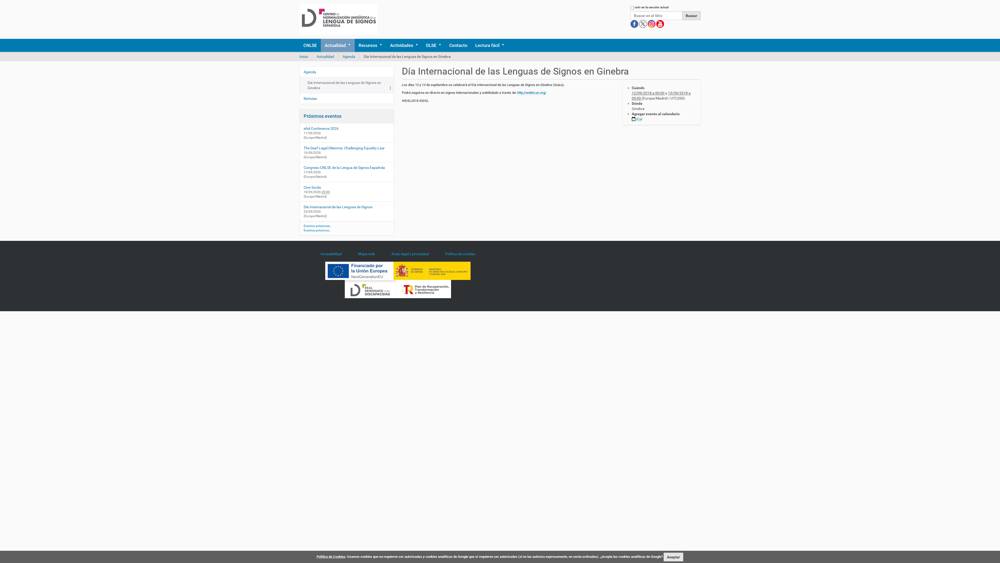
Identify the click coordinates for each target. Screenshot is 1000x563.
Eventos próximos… (317, 230)
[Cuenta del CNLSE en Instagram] (652, 24)
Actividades (401, 45)
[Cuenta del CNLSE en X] (643, 24)
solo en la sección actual (651, 7)
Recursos (368, 45)
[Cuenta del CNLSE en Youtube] (660, 24)
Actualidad (335, 45)
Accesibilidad (331, 254)
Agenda (349, 56)
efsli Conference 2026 (321, 128)
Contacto (458, 45)
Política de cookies (460, 254)
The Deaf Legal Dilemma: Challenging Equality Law (344, 148)
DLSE (431, 45)
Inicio (303, 56)
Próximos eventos (322, 116)
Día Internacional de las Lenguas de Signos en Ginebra (344, 85)
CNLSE (310, 45)
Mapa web (366, 254)
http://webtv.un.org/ (531, 93)
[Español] (338, 19)
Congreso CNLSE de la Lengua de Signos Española (344, 168)
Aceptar (673, 557)
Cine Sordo (312, 187)
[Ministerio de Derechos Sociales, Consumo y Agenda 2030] (432, 270)
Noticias (310, 98)
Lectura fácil (487, 45)
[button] (351, 45)
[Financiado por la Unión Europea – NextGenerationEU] (359, 270)
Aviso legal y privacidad (410, 254)
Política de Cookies (331, 557)
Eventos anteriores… (318, 226)
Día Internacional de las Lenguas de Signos (338, 207)
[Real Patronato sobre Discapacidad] (370, 289)
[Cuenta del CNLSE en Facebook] (634, 24)
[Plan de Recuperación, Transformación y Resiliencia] (423, 289)
